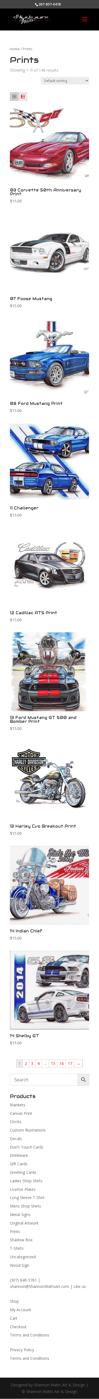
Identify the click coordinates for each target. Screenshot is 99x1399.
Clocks (15, 1121)
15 (53, 1063)
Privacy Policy (22, 1349)
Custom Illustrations (28, 1130)
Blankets (17, 1104)
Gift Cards (19, 1163)
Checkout (18, 1326)
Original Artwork (24, 1223)
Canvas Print (21, 1113)
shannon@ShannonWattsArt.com (39, 1286)
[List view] (22, 96)
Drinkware (19, 1155)
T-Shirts (17, 1248)
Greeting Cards (23, 1172)
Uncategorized (23, 1256)
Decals (16, 1138)
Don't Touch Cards (26, 1147)
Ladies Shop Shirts (26, 1180)
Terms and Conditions (29, 1335)
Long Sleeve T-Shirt (27, 1197)
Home (15, 48)
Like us (79, 1286)
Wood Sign (19, 1265)
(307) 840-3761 (23, 1280)
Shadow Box (21, 1239)
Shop (14, 1301)
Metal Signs (20, 1214)
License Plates (22, 1189)
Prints (15, 1231)
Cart (13, 1318)
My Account (20, 1309)
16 (61, 1063)
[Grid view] (14, 96)
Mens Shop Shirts (25, 1206)
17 (70, 1063)
